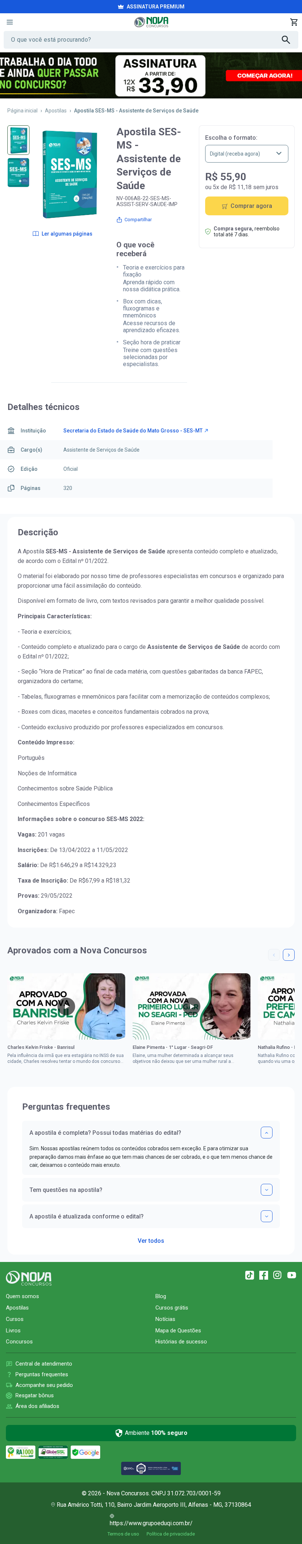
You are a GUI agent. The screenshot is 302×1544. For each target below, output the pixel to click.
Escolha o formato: (231, 137)
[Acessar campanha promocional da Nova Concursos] (151, 75)
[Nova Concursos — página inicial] (151, 22)
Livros (13, 1330)
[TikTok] (249, 1275)
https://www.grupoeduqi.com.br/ (151, 1523)
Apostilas (56, 111)
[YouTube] (291, 1275)
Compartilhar (138, 219)
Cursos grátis (171, 1307)
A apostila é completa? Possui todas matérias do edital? (105, 1132)
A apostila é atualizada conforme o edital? (86, 1216)
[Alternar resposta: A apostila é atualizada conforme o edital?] (267, 1216)
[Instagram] (277, 1275)
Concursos (19, 1341)
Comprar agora (251, 205)
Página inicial (22, 111)
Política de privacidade (171, 1534)
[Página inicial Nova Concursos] (29, 1278)
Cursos (15, 1319)
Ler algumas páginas (67, 234)
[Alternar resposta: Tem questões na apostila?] (267, 1190)
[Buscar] (290, 40)
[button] (274, 955)
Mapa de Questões (178, 1330)
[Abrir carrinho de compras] (293, 22)
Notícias (165, 1319)
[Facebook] (263, 1275)
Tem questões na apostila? (65, 1189)
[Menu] (9, 22)
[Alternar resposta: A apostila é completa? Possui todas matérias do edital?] (267, 1132)
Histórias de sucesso (181, 1341)
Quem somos (22, 1296)
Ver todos (151, 1238)
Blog (160, 1296)
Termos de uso (123, 1534)
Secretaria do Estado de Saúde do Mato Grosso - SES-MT (133, 431)
